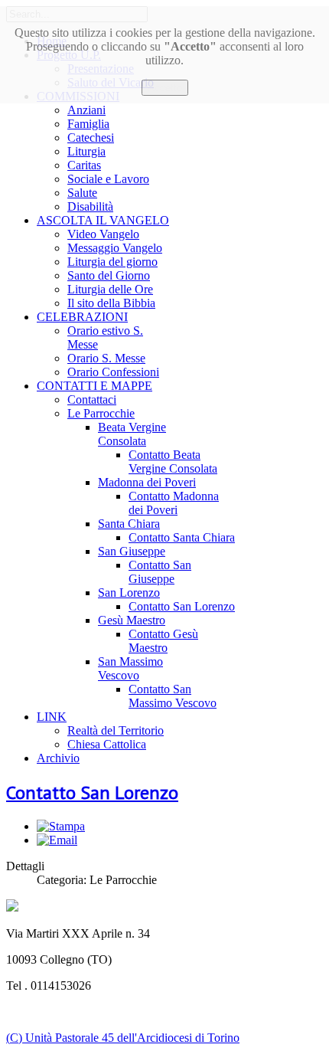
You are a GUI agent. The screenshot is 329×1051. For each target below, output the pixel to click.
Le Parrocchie (101, 413)
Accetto (165, 87)
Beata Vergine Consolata (132, 434)
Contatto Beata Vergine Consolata (173, 461)
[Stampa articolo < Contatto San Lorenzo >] (61, 826)
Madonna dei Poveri (147, 482)
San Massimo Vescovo (130, 668)
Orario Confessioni (113, 371)
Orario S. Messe (106, 358)
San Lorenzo (129, 592)
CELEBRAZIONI (82, 316)
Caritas (84, 165)
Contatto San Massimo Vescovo (173, 696)
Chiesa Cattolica (106, 744)
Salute (82, 192)
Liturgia (86, 151)
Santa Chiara (129, 523)
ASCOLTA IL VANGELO (103, 220)
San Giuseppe (131, 551)
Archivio (58, 758)
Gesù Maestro (131, 620)
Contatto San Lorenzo (182, 606)
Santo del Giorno (108, 275)
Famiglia (88, 123)
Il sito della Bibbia (111, 302)
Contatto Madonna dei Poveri (174, 502)
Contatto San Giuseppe (160, 571)
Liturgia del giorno (112, 261)
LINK (52, 716)
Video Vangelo (103, 234)
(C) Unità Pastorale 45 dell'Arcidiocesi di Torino (122, 1037)
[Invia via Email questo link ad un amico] (57, 839)
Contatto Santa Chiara (182, 537)
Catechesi (90, 137)
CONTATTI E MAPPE (94, 385)
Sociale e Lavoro (108, 178)
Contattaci (91, 399)
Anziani (86, 109)
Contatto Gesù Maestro (163, 640)
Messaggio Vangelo (114, 247)
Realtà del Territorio (115, 730)
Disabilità (90, 206)
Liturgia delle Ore (110, 289)
